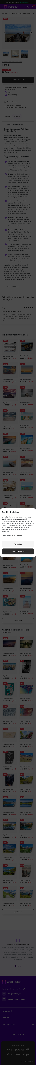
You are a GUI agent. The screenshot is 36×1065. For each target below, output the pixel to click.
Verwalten (18, 544)
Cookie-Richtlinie (16, 535)
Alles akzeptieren (18, 551)
